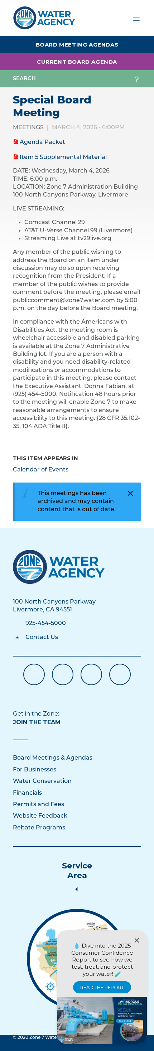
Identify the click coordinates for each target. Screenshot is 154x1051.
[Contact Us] (59, 567)
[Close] (137, 940)
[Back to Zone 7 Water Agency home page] (44, 14)
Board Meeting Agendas (77, 44)
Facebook (34, 674)
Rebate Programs (39, 828)
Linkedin (91, 674)
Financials (27, 793)
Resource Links (120, 674)
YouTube (62, 674)
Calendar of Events (40, 470)
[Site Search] (136, 78)
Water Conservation (42, 781)
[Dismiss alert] (130, 493)
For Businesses (34, 770)
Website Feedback (40, 816)
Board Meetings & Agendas (52, 758)
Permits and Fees (38, 805)
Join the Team (37, 722)
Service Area (77, 870)
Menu (136, 18)
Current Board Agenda (77, 61)
